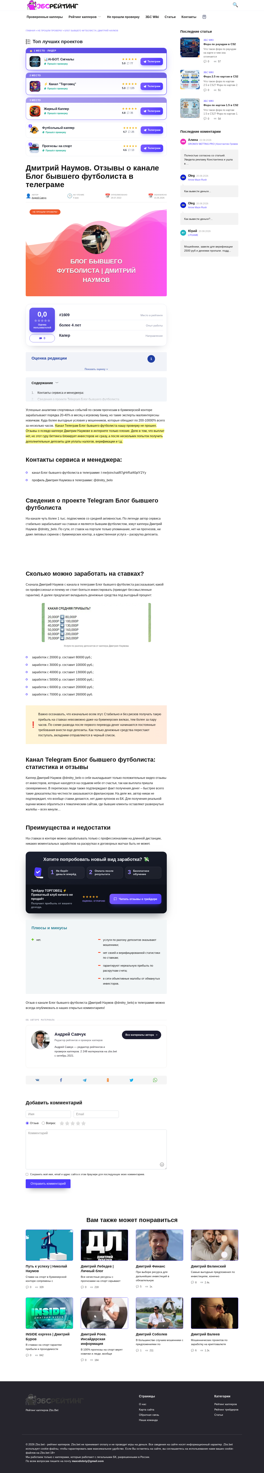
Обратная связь (149, 1414)
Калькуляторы (204, 17)
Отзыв (34, 1123)
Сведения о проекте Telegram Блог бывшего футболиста (78, 399)
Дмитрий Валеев (205, 1334)
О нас (142, 1404)
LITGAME (193, 235)
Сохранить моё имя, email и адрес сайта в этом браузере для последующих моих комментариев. (87, 1174)
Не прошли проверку (123, 17)
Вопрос (51, 1123)
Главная (30, 30)
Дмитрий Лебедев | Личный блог (97, 1268)
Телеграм (153, 61)
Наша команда (148, 1420)
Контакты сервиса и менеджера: (60, 392)
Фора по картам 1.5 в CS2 (221, 105)
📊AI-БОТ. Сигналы (59, 59)
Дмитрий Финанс (150, 1266)
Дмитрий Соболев (151, 1334)
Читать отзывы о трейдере (138, 899)
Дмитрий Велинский (208, 1266)
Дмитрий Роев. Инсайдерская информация (93, 1339)
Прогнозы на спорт (57, 146)
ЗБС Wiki (152, 17)
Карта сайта (146, 1409)
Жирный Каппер (56, 108)
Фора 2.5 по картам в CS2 (221, 76)
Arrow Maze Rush (197, 179)
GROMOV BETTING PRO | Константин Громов (213, 144)
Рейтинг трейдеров (226, 1409)
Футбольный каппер (58, 127)
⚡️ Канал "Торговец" (60, 84)
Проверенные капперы (45, 17)
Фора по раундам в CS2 (220, 44)
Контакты (188, 17)
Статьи (170, 17)
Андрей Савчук (39, 198)
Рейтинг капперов (83, 17)
